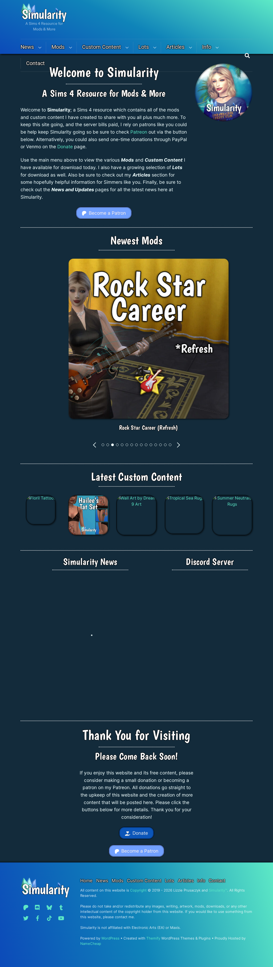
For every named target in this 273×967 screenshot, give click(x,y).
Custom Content (101, 47)
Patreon (138, 132)
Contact (35, 63)
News (27, 47)
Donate (65, 146)
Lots (143, 47)
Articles (175, 47)
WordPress (110, 938)
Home (86, 880)
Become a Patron (107, 213)
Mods (58, 47)
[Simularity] (44, 20)
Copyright (138, 890)
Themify (153, 938)
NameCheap (90, 943)
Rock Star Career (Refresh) (136, 427)
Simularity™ (218, 890)
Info (206, 47)
